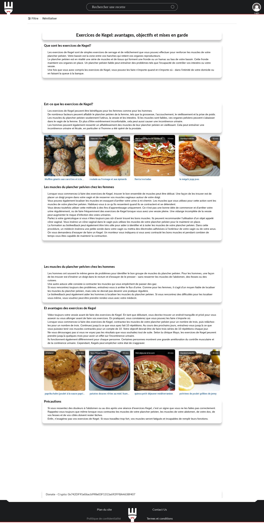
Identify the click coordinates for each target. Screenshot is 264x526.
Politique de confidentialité (104, 518)
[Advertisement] (132, 90)
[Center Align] (174, 5)
